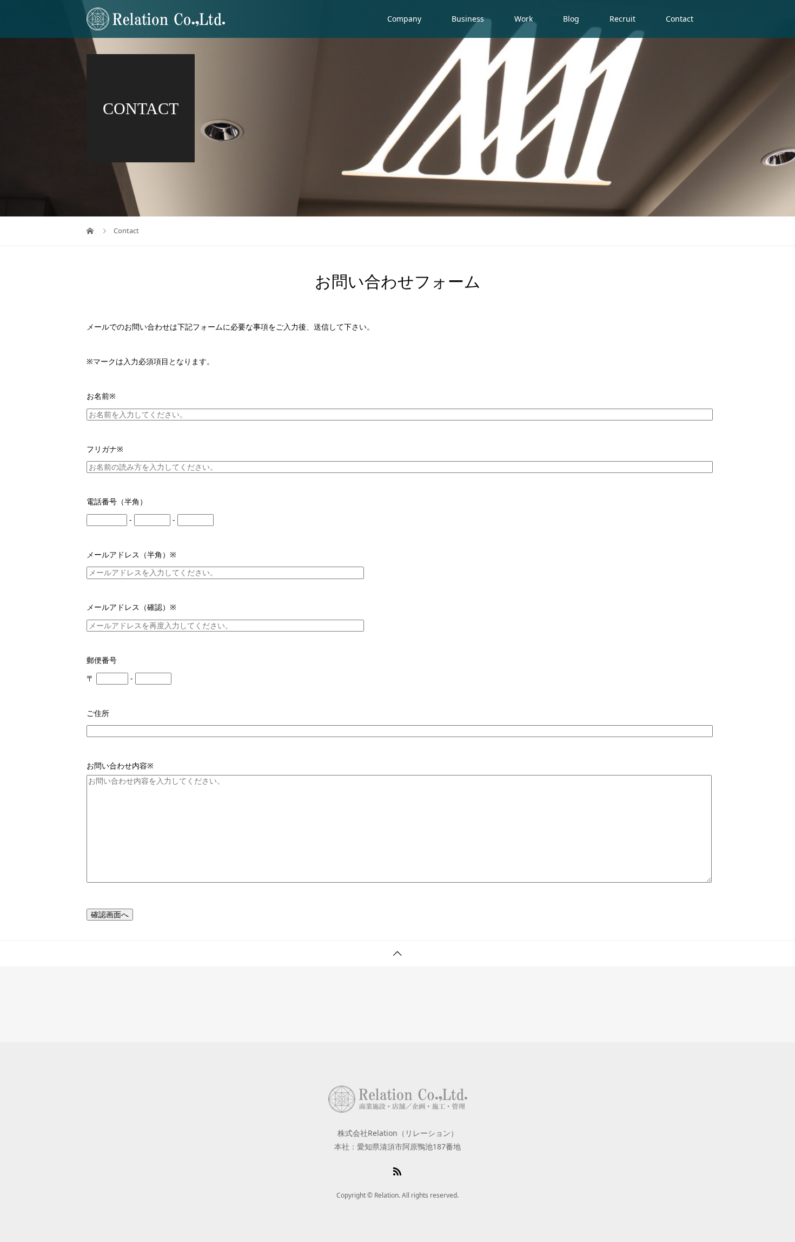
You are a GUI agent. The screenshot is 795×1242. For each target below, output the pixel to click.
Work (523, 19)
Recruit (622, 19)
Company (404, 19)
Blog (571, 19)
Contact (679, 19)
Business (468, 19)
